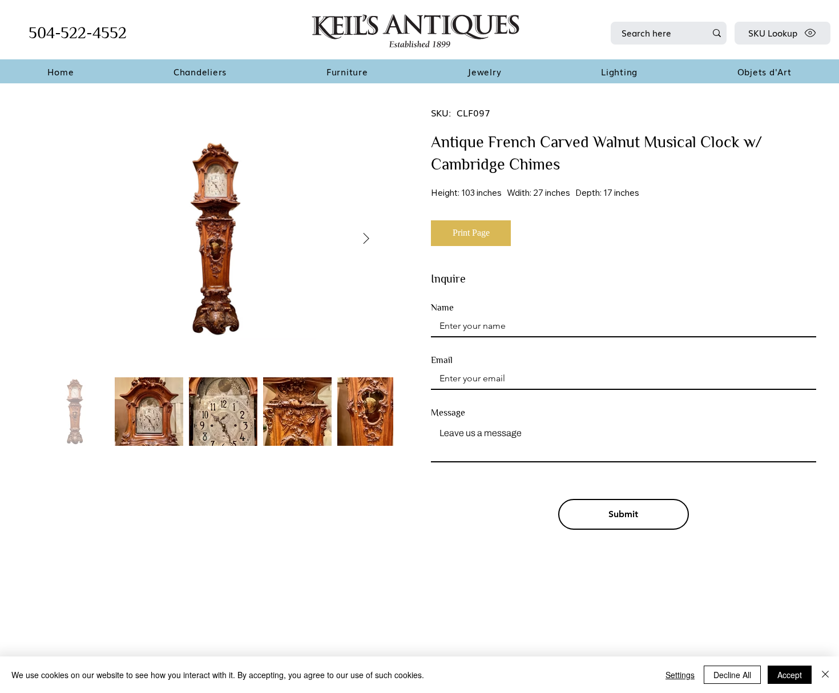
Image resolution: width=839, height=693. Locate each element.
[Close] (825, 675)
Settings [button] (680, 674)
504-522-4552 (78, 33)
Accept (789, 674)
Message (448, 412)
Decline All (732, 674)
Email (442, 360)
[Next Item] (366, 239)
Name (442, 307)
